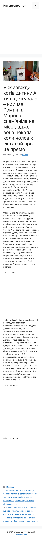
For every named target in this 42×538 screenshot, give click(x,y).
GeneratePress (21, 534)
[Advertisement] (21, 33)
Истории (10, 487)
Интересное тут (14, 5)
